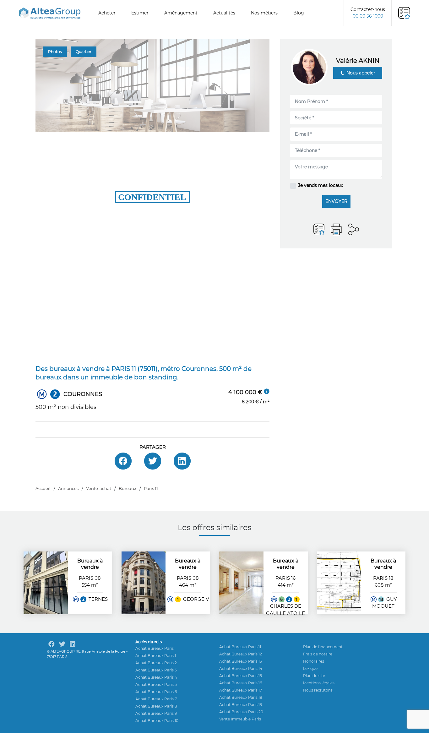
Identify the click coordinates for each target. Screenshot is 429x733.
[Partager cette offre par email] (353, 229)
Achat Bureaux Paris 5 (156, 684)
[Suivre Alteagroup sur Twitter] (62, 644)
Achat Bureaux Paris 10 (156, 720)
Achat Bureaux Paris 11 (240, 646)
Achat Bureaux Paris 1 (155, 655)
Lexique (310, 668)
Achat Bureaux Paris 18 (240, 697)
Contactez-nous (367, 13)
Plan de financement (323, 646)
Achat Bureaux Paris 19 (240, 704)
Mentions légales (318, 683)
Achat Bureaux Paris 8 (156, 706)
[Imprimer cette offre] (336, 229)
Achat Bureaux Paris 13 (240, 661)
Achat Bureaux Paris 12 (240, 654)
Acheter (107, 13)
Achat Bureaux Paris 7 (156, 699)
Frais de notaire (317, 654)
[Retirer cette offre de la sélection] (319, 229)
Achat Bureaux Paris (154, 648)
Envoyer (336, 201)
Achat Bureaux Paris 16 (240, 683)
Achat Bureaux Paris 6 (156, 691)
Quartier (83, 51)
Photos (55, 51)
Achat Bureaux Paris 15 (240, 675)
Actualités (224, 13)
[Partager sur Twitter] (153, 461)
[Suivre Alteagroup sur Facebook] (51, 644)
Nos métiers (264, 13)
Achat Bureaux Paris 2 (156, 662)
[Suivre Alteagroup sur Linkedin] (72, 644)
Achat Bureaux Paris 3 (156, 670)
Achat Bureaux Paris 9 (156, 713)
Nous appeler (360, 73)
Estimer (140, 13)
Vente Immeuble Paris (240, 719)
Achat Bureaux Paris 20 (241, 711)
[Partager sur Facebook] (123, 461)
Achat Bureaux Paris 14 (240, 668)
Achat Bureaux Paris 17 (240, 690)
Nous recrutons (318, 690)
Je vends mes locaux (320, 185)
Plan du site (314, 675)
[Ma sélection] (404, 13)
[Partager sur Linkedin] (182, 461)
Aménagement (181, 13)
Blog (298, 13)
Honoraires (313, 661)
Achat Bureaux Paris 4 (156, 677)
